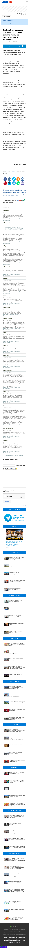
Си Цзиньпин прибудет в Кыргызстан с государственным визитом (17, 581)
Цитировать (6, 220)
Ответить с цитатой (14, 219)
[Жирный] (3, 469)
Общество (9, 20)
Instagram (24, 14)
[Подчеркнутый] (7, 469)
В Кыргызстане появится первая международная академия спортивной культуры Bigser (16, 659)
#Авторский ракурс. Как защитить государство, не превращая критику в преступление (17, 839)
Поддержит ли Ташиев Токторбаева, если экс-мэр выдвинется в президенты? (16, 558)
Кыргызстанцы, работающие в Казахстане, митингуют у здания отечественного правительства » (14, 194)
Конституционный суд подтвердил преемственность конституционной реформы (16, 781)
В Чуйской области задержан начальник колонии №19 (15, 616)
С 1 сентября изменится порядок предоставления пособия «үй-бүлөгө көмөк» (17, 644)
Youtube (22, 14)
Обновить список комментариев (14, 455)
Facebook (19, 14)
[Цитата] (13, 469)
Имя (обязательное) (20, 461)
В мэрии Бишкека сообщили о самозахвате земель (15, 632)
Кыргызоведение (6, 8)
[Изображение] (11, 469)
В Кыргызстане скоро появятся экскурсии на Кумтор (15, 753)
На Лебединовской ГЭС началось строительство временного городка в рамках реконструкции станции (17, 667)
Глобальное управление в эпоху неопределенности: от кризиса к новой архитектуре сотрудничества (16, 789)
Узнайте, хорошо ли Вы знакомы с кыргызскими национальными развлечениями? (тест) (16, 918)
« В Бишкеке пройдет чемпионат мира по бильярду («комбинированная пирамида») (14, 190)
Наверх (24, 505)
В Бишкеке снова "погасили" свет (16, 674)
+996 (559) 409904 (8, 202)
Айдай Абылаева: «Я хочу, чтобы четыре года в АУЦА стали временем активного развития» (17, 652)
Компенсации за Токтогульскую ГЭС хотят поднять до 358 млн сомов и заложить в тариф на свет (16, 695)
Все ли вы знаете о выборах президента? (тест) (15, 902)
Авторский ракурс (11, 6)
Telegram (26, 14)
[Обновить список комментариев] (11, 207)
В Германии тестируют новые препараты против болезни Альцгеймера (15, 882)
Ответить (5, 219)
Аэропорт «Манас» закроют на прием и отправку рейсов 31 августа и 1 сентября (17, 702)
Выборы (4, 6)
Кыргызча (5, 11)
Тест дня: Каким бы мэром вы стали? (16, 909)
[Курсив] (5, 469)
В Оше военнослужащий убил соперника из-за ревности (15, 601)
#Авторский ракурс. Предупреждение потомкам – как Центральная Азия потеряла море (17, 832)
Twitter (17, 14)
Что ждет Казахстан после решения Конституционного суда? (16, 773)
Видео (17, 6)
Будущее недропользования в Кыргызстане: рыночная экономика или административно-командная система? (16, 746)
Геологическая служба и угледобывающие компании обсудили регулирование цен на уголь (17, 730)
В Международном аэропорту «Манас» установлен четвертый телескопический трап (16, 687)
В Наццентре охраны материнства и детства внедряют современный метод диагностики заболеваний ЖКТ (17, 890)
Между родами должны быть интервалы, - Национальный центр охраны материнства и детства (16, 867)
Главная (4, 20)
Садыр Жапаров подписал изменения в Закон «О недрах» (17, 761)
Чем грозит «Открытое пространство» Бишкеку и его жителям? (17, 796)
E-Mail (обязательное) (20, 465)
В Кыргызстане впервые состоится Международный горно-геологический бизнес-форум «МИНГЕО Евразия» (17, 738)
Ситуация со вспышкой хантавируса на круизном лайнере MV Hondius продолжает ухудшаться (16, 875)
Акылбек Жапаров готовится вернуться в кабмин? (15, 589)
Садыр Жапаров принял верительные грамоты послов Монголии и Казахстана (15, 573)
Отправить (7, 501)
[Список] (15, 469)
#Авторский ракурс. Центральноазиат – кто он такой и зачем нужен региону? (17, 847)
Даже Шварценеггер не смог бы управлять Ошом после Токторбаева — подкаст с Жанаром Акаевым (14, 543)
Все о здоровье (14, 8)
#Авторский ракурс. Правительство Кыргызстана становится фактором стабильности (16, 816)
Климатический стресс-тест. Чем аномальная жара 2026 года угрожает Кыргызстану (17, 804)
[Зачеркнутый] (9, 469)
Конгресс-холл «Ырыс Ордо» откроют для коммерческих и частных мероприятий (17, 718)
